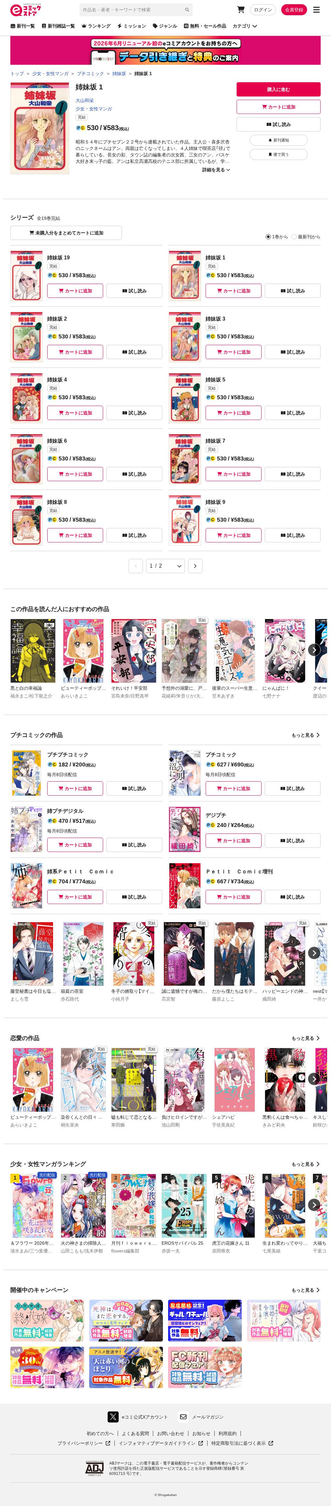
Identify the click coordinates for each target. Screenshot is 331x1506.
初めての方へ (100, 1433)
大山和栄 (85, 100)
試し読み (282, 124)
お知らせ (201, 1433)
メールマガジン (208, 1417)
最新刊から (309, 236)
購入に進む (278, 89)
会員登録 (294, 9)
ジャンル (168, 25)
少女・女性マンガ (94, 108)
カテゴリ (242, 25)
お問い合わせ (170, 1433)
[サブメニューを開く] (316, 10)
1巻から (280, 236)
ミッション (134, 25)
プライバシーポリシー (84, 1443)
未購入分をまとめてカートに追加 (69, 232)
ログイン (263, 9)
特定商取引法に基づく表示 (242, 1443)
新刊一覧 (26, 25)
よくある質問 (135, 1433)
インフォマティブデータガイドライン (157, 1443)
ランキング (99, 25)
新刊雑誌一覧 (61, 25)
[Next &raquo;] (195, 566)
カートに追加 (281, 106)
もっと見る (303, 735)
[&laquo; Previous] (136, 566)
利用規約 (228, 1433)
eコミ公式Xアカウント (139, 1418)
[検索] (187, 9)
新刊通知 (281, 140)
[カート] (241, 10)
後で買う (281, 154)
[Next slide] (314, 649)
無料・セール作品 (208, 25)
